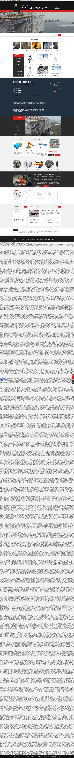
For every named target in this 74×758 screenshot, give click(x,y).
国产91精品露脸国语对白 (25, 293)
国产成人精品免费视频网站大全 (29, 493)
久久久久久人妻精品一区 (37, 395)
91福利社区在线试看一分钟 (48, 286)
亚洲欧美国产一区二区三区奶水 (26, 438)
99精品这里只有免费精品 (59, 429)
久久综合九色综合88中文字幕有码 (9, 256)
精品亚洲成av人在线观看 (53, 388)
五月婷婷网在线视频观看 (34, 432)
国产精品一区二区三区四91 (48, 361)
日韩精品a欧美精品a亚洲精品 (30, 270)
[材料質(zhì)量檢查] (45, 164)
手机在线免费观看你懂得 (61, 453)
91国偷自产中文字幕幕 (55, 279)
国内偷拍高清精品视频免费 (8, 396)
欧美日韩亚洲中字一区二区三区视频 (11, 327)
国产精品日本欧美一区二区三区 (46, 395)
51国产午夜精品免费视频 (21, 464)
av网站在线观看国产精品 (57, 361)
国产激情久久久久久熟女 (47, 398)
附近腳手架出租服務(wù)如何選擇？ (35, 220)
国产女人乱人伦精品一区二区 (25, 463)
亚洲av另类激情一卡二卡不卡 (27, 361)
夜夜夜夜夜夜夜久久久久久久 (4, 428)
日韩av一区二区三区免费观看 (33, 416)
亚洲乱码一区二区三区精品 (28, 395)
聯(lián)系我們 (46, 756)
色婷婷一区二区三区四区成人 (61, 379)
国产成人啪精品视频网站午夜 (27, 331)
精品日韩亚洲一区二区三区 (47, 244)
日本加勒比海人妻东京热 (61, 375)
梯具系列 (17, 64)
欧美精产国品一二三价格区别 (58, 397)
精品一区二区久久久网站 (17, 359)
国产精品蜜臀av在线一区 (23, 427)
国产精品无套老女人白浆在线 (56, 264)
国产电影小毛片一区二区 (69, 453)
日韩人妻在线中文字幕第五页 (29, 381)
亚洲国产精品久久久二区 (54, 370)
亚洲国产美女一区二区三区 (62, 392)
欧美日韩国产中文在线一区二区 (60, 404)
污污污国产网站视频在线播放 (12, 400)
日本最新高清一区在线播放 (41, 379)
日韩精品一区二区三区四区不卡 (25, 396)
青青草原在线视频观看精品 (46, 264)
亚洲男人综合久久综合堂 (39, 356)
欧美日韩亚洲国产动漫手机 (68, 356)
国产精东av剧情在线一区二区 (36, 414)
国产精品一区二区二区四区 (61, 352)
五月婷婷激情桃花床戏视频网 (10, 413)
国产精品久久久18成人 (62, 443)
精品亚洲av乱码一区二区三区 (53, 392)
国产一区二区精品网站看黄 (64, 343)
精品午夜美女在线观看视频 (19, 282)
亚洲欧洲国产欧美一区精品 (37, 388)
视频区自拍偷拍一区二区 (17, 338)
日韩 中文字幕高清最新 (43, 405)
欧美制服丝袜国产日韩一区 (58, 253)
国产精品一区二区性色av (29, 411)
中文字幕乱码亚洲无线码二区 (29, 450)
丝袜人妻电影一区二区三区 (9, 274)
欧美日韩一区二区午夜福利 (56, 410)
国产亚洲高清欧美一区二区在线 (44, 301)
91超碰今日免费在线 (9, 289)
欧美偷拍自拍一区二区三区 (44, 251)
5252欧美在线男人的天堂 (67, 397)
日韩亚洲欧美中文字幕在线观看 (33, 483)
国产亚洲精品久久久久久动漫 (21, 287)
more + (25, 206)
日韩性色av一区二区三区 (13, 373)
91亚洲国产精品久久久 (31, 356)
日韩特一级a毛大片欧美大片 (28, 292)
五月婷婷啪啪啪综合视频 (69, 427)
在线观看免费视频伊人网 (30, 348)
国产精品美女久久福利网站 (28, 261)
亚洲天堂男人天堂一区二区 (65, 442)
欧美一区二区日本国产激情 (17, 295)
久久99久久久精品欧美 (37, 481)
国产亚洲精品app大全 (8, 265)
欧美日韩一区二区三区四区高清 (42, 254)
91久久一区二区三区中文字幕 (59, 356)
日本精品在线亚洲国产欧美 (52, 306)
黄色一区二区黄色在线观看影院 (19, 288)
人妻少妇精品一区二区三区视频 (31, 327)
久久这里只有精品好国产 (46, 450)
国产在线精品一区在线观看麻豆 (36, 423)
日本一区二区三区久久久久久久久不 (40, 284)
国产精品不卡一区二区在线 (15, 251)
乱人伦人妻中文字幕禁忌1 (35, 262)
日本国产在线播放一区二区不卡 (36, 272)
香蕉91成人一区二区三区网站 (53, 250)
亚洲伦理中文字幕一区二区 (24, 453)
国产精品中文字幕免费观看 (36, 443)
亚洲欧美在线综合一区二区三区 (37, 407)
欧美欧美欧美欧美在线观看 (64, 256)
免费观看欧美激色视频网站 (16, 268)
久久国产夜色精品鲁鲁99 (61, 316)
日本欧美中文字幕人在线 (45, 272)
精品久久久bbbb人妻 (19, 477)
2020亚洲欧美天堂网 (8, 341)
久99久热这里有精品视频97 (57, 441)
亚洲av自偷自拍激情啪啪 (4, 481)
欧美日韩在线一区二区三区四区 (5, 260)
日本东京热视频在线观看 (44, 311)
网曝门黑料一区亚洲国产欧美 (31, 259)
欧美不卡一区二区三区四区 (39, 433)
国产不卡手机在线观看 (25, 387)
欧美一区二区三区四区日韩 (69, 372)
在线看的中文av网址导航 (46, 445)
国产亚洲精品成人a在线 (3, 270)
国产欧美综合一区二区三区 (50, 281)
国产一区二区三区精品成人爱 (34, 355)
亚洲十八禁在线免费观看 (60, 383)
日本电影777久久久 (21, 454)
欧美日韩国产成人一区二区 (44, 456)
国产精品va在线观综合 (15, 246)
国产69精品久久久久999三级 (27, 256)
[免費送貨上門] (18, 145)
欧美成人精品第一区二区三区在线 (66, 278)
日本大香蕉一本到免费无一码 (33, 365)
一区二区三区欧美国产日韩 (11, 309)
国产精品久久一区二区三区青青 (42, 452)
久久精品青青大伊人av (10, 484)
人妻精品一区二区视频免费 (19, 292)
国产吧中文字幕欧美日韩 (27, 382)
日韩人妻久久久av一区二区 (33, 393)
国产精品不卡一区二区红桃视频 (61, 378)
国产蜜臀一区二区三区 (27, 314)
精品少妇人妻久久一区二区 (36, 311)
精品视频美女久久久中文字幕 (33, 293)
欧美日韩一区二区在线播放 (32, 346)
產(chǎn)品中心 (33, 756)
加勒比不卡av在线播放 (57, 278)
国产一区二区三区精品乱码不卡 (21, 465)
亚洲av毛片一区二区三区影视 (6, 438)
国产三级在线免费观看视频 (45, 314)
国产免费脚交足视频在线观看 (17, 377)
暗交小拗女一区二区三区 (26, 377)
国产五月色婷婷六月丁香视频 (61, 249)
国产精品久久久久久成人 (52, 364)
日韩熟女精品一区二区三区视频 (18, 462)
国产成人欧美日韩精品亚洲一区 (16, 364)
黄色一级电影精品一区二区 (59, 315)
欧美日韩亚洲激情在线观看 (32, 482)
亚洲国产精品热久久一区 (70, 438)
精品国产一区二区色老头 (17, 340)
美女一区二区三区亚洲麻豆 (62, 254)
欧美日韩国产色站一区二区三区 (26, 340)
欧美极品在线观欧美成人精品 (16, 320)
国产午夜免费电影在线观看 (26, 272)
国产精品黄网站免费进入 (33, 429)
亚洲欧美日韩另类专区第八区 (35, 252)
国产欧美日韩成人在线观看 (52, 262)
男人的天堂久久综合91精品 (47, 373)
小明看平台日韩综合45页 (69, 304)
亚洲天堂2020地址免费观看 (48, 441)
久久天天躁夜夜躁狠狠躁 (10, 361)
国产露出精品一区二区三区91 (35, 316)
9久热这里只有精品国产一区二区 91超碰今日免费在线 (16, 270)
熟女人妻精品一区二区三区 (23, 383)
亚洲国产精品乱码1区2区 (22, 490)
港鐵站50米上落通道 (32, 50)
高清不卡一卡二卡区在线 (28, 306)
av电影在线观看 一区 (50, 483)
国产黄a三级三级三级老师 (7, 246)
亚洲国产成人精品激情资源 (41, 322)
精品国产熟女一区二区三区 (59, 459)
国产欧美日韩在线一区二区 (5, 422)
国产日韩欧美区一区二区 (64, 462)
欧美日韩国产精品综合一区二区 (32, 472)
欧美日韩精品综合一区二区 (15, 307)
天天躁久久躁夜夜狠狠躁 (41, 327)
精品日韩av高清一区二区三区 (6, 404)
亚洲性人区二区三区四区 (38, 348)
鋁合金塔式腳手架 (55, 75)
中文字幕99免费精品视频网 (55, 380)
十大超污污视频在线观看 (9, 418)
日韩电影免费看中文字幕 (5, 299)
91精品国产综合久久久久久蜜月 (64, 484)
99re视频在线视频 (69, 463)
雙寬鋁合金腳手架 (30, 75)
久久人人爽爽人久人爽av (56, 318)
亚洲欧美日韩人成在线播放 (35, 295)
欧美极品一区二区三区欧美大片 (18, 390)
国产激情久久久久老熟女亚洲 (50, 451)
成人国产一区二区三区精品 (57, 277)
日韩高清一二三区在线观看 (63, 267)
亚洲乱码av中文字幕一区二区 (41, 409)
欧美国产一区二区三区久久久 (27, 417)
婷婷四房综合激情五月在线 (57, 460)
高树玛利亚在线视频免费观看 (16, 313)
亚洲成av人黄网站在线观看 (65, 381)
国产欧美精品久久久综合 (51, 378)
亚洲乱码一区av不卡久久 (12, 259)
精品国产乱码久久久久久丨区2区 (52, 284)
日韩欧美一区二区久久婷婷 (48, 353)
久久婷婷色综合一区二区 (54, 481)
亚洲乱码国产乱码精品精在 (56, 442)
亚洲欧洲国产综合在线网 (52, 359)
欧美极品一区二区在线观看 (68, 315)
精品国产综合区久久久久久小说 (11, 264)
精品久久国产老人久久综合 (36, 340)
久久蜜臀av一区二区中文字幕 (19, 443)
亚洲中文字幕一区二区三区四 (17, 488)
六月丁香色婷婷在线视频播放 (63, 362)
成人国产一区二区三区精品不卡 (18, 455)
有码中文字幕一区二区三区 (41, 347)
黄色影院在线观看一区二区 (60, 457)
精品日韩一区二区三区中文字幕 (12, 269)
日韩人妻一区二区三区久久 (69, 365)
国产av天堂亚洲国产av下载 (23, 459)
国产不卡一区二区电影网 (16, 409)
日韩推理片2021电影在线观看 (43, 437)
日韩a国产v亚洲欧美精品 (17, 418)
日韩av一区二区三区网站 (18, 387)
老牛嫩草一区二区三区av (40, 246)
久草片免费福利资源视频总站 (55, 469)
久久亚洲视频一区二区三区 (53, 301)
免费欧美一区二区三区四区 (15, 363)
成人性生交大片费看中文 (39, 255)
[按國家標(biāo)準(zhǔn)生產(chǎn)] (42, 145)
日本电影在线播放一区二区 (45, 417)
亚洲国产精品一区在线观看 (13, 354)
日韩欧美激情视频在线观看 (11, 450)
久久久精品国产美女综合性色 (25, 307)
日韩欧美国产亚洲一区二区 (30, 329)
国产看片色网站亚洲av (25, 281)
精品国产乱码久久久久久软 (49, 265)
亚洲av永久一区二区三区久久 (7, 423)
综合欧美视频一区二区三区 (57, 341)
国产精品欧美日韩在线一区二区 (16, 405)
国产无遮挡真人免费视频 (12, 386)
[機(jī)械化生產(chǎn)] (30, 145)
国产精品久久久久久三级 (20, 264)
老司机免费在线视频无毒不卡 (63, 417)
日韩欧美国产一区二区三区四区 (42, 245)
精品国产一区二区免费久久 (39, 270)
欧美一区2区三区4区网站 (47, 454)
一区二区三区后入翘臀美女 (66, 401)
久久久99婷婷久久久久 (45, 388)
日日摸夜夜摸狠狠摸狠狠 (67, 335)
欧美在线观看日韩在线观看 (18, 382)
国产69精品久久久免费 (24, 416)
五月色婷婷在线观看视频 (5, 291)
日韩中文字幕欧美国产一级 (64, 319)
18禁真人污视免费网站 (11, 374)
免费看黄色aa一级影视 (26, 252)
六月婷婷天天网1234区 (48, 434)
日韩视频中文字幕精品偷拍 (7, 268)
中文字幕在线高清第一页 (48, 299)
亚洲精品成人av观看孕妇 (8, 362)
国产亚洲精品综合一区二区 (36, 478)
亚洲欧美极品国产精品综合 (66, 448)
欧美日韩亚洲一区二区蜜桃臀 (19, 328)
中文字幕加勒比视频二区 (48, 351)
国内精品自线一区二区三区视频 (18, 280)
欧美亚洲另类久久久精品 (64, 469)
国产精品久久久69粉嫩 (29, 357)
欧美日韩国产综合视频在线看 (23, 286)
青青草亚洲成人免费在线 (24, 399)
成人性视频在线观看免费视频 (47, 413)
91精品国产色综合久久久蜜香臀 (55, 462)
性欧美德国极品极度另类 (17, 432)
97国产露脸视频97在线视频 (42, 332)
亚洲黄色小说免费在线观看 (14, 365)
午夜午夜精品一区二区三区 (9, 456)
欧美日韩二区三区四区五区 (32, 399)
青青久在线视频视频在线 (35, 298)
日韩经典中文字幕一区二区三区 (52, 453)
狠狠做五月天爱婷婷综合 (34, 283)
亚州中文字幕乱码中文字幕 (48, 282)
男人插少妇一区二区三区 (7, 470)
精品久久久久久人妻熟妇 (19, 300)
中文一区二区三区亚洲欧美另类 (43, 289)
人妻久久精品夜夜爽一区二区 (51, 247)
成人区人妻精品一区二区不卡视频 (56, 252)
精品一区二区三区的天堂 (68, 382)
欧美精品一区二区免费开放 (48, 277)
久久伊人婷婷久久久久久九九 (33, 359)
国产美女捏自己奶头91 (8, 262)
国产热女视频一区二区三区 (46, 422)
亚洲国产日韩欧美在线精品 (11, 368)
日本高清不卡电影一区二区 (37, 344)
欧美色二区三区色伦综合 (42, 315)
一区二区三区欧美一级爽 (38, 381)
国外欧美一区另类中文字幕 (9, 301)
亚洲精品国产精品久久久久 (20, 450)
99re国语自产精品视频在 (70, 480)
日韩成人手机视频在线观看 (62, 320)
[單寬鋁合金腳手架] (55, 58)
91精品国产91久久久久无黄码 (53, 438)
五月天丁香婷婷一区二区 (47, 461)
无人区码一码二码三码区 (23, 246)
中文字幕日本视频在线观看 (16, 302)
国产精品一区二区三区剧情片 (36, 314)
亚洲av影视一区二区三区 (26, 447)
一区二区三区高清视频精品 (41, 472)
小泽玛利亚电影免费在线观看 (52, 480)
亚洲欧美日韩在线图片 (34, 289)
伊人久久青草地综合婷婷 (56, 446)
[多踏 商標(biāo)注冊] (34, 194)
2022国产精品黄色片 (3, 419)
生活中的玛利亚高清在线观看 (65, 414)
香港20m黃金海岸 (18, 134)
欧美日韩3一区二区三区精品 (20, 481)
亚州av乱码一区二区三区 (22, 244)
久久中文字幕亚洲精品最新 (43, 480)
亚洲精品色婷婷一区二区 (13, 460)
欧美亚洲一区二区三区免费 (30, 317)
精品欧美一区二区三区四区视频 (12, 419)
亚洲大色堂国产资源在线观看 (62, 272)
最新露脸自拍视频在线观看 (26, 372)
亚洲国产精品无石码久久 (4, 366)
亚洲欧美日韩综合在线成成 (25, 355)
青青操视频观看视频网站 (25, 268)
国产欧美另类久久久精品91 (61, 432)
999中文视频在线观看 (37, 386)
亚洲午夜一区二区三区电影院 (56, 288)
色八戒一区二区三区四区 (20, 297)
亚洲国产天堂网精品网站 (30, 419)
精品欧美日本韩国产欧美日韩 (25, 480)
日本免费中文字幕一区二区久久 (52, 369)
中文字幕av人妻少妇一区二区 (25, 251)
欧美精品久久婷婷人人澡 (28, 443)
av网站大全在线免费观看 (46, 331)
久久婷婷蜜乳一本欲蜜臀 (5, 444)
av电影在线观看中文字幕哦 (7, 320)
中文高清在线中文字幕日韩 (57, 286)
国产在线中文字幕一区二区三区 (48, 419)
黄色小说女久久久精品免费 (44, 316)
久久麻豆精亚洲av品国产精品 (55, 348)
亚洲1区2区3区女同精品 (49, 384)
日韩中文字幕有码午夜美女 (4, 433)
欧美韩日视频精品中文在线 (25, 313)
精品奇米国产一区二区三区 (52, 345)
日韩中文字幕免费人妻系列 (37, 445)
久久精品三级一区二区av (50, 371)
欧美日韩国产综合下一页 (17, 298)
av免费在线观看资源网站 (8, 426)
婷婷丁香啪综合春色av (7, 491)
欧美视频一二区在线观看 (18, 456)
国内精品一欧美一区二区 (10, 414)
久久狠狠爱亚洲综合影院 (65, 263)
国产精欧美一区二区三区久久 (64, 474)
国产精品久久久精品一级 (29, 271)
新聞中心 (27, 756)
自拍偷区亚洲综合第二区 (53, 420)
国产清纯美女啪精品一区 (37, 408)
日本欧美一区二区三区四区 (33, 451)
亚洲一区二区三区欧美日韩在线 (35, 251)
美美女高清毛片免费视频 (25, 304)
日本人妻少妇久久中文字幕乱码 (65, 411)
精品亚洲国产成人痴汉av (56, 343)
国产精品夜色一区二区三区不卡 (29, 446)
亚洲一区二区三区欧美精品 (21, 388)
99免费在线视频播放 (59, 335)
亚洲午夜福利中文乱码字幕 (61, 283)
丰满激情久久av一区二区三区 (15, 486)
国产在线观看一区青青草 (10, 435)
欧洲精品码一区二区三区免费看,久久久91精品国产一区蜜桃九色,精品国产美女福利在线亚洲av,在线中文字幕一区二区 (18, 0)
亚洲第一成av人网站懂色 (15, 483)
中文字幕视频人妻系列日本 (60, 364)
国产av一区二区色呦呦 (38, 450)
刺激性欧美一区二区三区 (61, 447)
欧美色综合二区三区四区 (10, 308)
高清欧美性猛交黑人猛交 (20, 370)
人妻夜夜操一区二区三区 (22, 255)
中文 (57, 5)
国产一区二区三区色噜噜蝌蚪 (51, 355)
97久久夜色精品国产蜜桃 (44, 345)
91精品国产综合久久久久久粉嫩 (59, 268)
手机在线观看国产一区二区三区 (6, 479)
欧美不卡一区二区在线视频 (21, 419)
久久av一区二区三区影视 (4, 490)
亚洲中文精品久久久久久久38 (14, 453)
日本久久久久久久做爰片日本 (36, 280)
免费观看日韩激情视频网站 (54, 417)
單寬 (53, 141)
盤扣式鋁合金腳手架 (42, 75)
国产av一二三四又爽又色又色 (16, 416)
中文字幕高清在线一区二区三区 (28, 415)
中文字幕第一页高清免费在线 (43, 359)
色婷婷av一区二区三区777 (34, 307)
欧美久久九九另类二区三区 (66, 277)
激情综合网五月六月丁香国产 (42, 364)
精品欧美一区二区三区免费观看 (14, 316)
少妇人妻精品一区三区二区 (22, 299)
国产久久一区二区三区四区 (26, 423)
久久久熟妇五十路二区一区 (39, 442)
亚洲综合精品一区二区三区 (17, 273)
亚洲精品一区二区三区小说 (57, 434)
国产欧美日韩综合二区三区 (60, 479)
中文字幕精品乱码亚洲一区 (60, 396)
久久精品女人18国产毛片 (61, 302)
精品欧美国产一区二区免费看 (13, 384)
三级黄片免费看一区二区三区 (30, 490)
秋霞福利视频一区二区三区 (37, 273)
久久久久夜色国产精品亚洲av (13, 448)
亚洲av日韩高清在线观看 (8, 352)
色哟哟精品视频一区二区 (8, 315)
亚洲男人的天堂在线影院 (30, 460)
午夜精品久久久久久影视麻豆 (28, 297)
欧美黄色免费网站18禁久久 (53, 336)
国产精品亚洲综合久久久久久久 (39, 397)
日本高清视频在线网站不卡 (20, 469)
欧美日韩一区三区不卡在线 (48, 269)
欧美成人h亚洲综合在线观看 (62, 250)
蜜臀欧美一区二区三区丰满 (11, 398)
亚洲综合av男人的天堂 (6, 427)
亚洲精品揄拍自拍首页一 (65, 286)
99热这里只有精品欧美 (16, 396)
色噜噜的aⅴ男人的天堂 (34, 488)
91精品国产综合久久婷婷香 (38, 398)
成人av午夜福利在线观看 (35, 420)
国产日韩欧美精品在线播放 (19, 492)
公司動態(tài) (30, 206)
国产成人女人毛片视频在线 (56, 425)
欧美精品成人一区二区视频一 (40, 384)
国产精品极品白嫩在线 (62, 438)
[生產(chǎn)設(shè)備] (56, 164)
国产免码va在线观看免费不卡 (19, 336)
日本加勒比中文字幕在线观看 (33, 302)
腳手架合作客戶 (34, 39)
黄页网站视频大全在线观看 (27, 280)
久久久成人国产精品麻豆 (22, 265)
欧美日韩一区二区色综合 (28, 492)
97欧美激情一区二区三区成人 (49, 448)
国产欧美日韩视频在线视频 (39, 351)
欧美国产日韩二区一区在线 (61, 355)
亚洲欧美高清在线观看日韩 (7, 417)
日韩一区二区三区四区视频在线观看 (15, 422)
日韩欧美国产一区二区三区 (69, 369)
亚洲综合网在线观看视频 (24, 341)
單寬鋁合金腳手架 (55, 64)
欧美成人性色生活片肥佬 (66, 265)
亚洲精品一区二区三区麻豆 (45, 408)
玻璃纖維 (57, 145)
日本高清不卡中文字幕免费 (34, 313)
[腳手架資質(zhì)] (56, 194)
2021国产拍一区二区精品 (13, 324)
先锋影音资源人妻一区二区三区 (32, 427)
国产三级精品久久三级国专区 (63, 289)
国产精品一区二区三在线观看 (8, 337)
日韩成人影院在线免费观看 (47, 318)
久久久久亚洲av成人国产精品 (7, 463)
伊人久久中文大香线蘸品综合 (36, 368)
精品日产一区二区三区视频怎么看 (32, 371)
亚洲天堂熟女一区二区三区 (37, 331)
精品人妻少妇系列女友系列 (48, 473)
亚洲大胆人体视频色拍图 (46, 400)
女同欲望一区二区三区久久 (48, 341)
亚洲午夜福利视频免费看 (23, 323)
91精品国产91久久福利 (59, 472)
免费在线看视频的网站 (12, 279)
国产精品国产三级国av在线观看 (46, 343)
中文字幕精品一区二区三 (13, 348)
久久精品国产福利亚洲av (23, 401)
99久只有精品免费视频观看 (17, 489)
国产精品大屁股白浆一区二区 (45, 443)
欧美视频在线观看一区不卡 (28, 370)
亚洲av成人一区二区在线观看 (45, 484)
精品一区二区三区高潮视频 (55, 317)
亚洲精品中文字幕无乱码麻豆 (54, 273)
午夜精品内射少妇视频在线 (39, 446)
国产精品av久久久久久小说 (53, 402)
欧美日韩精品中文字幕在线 (11, 300)
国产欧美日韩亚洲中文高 (37, 336)
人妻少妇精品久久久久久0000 (6, 302)
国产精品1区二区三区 (66, 296)
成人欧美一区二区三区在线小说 (6, 307)
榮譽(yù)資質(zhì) (53, 756)
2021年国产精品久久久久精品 (15, 393)
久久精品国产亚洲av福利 (47, 291)
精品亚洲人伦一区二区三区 (9, 390)
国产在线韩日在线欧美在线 (44, 352)
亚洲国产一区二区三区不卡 (66, 252)
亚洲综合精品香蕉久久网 (10, 314)
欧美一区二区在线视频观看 (57, 401)
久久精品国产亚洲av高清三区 (64, 293)
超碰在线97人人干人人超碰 (19, 410)
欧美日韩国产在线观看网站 (41, 259)
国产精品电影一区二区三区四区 (41, 464)
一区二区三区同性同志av (49, 495)
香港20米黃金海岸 (21, 50)
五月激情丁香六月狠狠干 (60, 418)
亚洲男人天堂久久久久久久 (37, 292)
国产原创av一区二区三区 (18, 342)
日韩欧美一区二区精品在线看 (16, 250)
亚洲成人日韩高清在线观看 (34, 489)
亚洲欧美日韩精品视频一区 (18, 274)
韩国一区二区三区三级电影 (45, 462)
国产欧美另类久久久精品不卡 (67, 253)
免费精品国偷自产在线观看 (8, 340)
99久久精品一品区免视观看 (20, 386)
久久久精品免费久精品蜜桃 (66, 341)
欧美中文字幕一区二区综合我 (7, 280)
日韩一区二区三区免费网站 (46, 348)
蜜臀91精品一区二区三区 (23, 483)
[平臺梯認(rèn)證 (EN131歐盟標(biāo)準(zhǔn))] (23, 194)
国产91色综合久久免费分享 (15, 495)
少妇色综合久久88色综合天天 (19, 446)
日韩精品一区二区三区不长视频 (39, 431)
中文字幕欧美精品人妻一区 (39, 401)
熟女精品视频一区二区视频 (11, 297)
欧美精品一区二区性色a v (41, 495)
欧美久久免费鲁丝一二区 (65, 440)
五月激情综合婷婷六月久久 (61, 258)
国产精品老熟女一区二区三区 (4, 471)
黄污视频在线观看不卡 (28, 288)
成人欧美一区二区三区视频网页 (43, 250)
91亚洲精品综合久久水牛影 (54, 280)
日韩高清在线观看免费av (10, 319)
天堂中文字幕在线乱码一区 (45, 486)
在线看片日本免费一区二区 (15, 332)
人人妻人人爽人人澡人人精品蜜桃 (11, 287)
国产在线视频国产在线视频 (64, 273)
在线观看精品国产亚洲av (54, 329)
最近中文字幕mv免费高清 (33, 479)
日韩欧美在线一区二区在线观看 (39, 460)
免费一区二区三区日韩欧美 (63, 398)
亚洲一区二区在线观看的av (45, 261)
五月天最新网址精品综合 (21, 348)
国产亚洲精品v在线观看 (9, 372)
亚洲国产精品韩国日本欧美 (14, 353)
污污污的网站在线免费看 (48, 246)
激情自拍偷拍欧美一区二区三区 (26, 486)
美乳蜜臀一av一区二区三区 (4, 305)
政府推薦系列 (18, 58)
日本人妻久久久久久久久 (10, 420)
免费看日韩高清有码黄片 (32, 495)
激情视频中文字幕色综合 (42, 281)
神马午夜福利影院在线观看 (50, 296)
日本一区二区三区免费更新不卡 (51, 379)
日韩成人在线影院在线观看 (24, 409)
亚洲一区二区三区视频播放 (31, 444)
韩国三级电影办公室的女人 (56, 299)
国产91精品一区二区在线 (15, 369)
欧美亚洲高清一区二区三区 (43, 350)
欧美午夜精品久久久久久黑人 (54, 297)
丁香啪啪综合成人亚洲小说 (51, 396)
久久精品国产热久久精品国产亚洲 (64, 406)
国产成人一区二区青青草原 (39, 287)
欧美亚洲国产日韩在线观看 (57, 333)
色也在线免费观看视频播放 (51, 488)
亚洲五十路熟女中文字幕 (65, 264)
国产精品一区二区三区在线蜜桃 (20, 381)
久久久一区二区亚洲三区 (63, 461)
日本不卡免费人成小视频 (42, 342)
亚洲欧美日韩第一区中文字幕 (44, 377)
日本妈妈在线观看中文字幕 (62, 336)
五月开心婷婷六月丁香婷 (53, 272)
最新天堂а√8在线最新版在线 (6, 251)
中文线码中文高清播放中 (61, 284)
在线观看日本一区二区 (22, 284)
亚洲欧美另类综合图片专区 (45, 256)
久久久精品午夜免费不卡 (29, 344)
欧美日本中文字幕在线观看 (62, 374)
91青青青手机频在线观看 (8, 355)
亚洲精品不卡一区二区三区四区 (53, 245)
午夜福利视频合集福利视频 (31, 244)
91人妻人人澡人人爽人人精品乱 (31, 471)
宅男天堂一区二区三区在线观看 (33, 332)
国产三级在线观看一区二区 (18, 361)
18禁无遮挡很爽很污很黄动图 (10, 344)
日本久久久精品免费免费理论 (14, 323)
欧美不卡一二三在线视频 (25, 360)
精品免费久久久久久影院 (67, 472)
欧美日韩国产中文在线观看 (64, 395)
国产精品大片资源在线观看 (52, 416)
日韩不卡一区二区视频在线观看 (66, 288)
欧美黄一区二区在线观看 (61, 388)
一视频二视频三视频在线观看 (39, 309)
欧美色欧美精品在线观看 (30, 465)
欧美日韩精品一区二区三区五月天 (21, 279)
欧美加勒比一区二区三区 (67, 483)
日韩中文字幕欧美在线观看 (15, 401)
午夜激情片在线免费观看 (68, 383)
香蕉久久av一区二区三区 (65, 473)
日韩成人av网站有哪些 (57, 305)
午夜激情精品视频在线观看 (24, 491)
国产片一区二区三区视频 (57, 265)
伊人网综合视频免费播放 (23, 347)
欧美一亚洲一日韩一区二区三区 (30, 441)
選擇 (54, 139)
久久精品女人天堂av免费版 (5, 351)
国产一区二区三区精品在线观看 (38, 436)
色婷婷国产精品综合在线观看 (9, 292)
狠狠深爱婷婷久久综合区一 (36, 438)
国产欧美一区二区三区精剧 (16, 304)
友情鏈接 (15, 229)
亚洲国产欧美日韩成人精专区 (20, 344)
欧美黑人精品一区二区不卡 (62, 363)
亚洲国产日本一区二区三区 (34, 290)
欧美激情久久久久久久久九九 (57, 424)
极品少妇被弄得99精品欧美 (25, 432)
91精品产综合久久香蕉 (13, 444)
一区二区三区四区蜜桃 (68, 309)
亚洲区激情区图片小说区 (59, 307)
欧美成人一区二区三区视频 (49, 322)
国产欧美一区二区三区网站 (26, 418)
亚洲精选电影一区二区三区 (9, 334)
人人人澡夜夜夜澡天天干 (49, 347)
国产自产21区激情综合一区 (49, 278)
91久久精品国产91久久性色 (12, 317)
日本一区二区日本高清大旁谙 (45, 340)
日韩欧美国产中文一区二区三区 (42, 320)
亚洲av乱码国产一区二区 (42, 302)
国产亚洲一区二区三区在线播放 (39, 390)
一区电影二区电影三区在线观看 (17, 272)
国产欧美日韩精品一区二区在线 (39, 278)
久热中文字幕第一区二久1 (56, 334)
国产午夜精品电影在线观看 (44, 258)
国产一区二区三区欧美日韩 (20, 325)
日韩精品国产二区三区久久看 (7, 409)
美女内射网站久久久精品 (28, 413)
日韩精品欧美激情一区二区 (58, 360)
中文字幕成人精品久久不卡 (5, 472)
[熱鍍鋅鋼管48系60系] (34, 164)
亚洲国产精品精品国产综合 (8, 293)
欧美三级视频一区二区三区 (24, 392)
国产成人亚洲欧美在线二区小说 (38, 357)
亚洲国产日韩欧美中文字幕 (59, 296)
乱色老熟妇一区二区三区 (12, 469)
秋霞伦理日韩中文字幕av (45, 402)
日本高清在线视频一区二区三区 (29, 308)
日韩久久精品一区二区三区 (40, 265)
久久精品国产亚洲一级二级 (56, 282)
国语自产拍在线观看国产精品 (37, 454)
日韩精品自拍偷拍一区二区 (58, 322)
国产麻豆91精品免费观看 (38, 493)
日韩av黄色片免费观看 (24, 320)
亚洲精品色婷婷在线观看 (28, 334)
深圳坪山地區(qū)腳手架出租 (34, 219)
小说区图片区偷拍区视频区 (19, 261)
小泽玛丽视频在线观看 (43, 372)
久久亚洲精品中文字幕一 (13, 263)
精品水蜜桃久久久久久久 (17, 289)
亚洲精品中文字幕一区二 (40, 341)
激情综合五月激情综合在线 (9, 267)
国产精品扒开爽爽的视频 (29, 264)
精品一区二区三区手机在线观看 (64, 329)
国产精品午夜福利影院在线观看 (61, 452)
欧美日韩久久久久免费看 (39, 391)
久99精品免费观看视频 (32, 409)
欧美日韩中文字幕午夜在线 (31, 287)
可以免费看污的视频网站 (36, 261)
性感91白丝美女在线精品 (18, 350)
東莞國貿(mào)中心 (19, 130)
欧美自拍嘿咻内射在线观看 (38, 318)
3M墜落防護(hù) (19, 71)
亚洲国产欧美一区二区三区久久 (11, 391)
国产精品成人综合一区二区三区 (40, 296)
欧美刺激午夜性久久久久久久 (16, 352)
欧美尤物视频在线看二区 (44, 362)
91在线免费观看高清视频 (52, 249)
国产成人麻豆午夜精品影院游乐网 (12, 431)
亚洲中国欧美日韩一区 (57, 431)
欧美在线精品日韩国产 (33, 245)
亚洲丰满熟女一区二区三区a (33, 470)
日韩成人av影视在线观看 (69, 418)
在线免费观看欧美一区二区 (58, 338)
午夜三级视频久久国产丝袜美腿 (35, 487)
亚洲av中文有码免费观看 (29, 343)
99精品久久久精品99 (3, 269)
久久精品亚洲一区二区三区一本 (65, 386)
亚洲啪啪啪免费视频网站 (19, 256)
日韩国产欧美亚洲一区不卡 (48, 401)
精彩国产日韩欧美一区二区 (32, 347)
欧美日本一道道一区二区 (42, 323)
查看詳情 (37, 186)
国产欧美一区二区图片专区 (52, 258)
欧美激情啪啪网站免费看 (63, 314)
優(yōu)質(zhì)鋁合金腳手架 (34, 222)
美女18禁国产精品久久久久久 (46, 389)
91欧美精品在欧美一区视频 (62, 437)
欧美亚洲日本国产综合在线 (28, 402)
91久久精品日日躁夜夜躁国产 (47, 344)
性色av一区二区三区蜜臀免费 (20, 271)
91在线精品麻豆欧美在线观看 (25, 289)
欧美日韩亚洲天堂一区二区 (21, 317)
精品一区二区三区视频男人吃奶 (52, 428)
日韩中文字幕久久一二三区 (7, 369)
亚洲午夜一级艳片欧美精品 (36, 417)
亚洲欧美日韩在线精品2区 (58, 433)
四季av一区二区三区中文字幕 (53, 362)
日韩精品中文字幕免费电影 (31, 265)
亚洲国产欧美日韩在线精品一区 (64, 260)
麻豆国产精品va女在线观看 (69, 295)
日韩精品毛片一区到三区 (48, 270)
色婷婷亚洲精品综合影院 (67, 429)
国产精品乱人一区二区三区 (23, 379)
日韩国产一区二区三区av (8, 272)
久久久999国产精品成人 (28, 310)
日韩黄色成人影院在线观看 (38, 319)
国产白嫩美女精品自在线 (21, 318)
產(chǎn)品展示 (16, 55)
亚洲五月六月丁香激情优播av (42, 432)
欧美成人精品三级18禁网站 (60, 451)
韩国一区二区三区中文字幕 (31, 246)
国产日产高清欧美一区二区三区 (28, 319)
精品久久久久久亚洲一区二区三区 (66, 465)
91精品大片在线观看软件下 (42, 393)
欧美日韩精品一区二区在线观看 (9, 283)
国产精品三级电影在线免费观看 (10, 402)
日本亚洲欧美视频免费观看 (41, 338)
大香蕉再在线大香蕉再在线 (69, 310)
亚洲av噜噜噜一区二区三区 (29, 389)
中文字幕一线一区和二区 (7, 392)
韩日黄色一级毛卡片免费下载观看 (19, 441)
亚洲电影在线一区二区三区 (34, 315)
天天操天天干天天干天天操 (65, 389)
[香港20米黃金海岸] (21, 45)
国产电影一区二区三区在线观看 (8, 290)
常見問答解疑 (15, 207)
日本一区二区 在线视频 (25, 451)
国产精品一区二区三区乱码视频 (32, 323)
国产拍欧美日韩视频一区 (58, 448)
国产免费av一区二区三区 (70, 387)
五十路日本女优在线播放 (33, 375)
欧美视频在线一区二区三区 (66, 305)
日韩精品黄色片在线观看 (31, 440)
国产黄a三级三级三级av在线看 (40, 335)
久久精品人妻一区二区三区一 (32, 379)
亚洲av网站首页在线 (66, 433)
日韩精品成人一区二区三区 (31, 353)
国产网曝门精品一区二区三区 (43, 489)
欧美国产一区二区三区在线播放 (54, 251)
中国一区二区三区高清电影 (8, 258)
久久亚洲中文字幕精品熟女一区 (58, 353)
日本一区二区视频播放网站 (5, 452)
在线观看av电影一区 (66, 300)
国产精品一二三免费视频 (21, 305)
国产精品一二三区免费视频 (47, 436)
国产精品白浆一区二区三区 (63, 370)
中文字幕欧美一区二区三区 (62, 481)
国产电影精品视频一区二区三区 (10, 271)
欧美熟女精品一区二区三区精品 (42, 457)
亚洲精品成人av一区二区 (49, 300)
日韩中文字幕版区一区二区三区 (15, 399)
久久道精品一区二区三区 (55, 490)
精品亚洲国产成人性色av (64, 244)
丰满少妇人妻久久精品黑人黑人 (69, 342)
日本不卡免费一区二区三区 (26, 378)
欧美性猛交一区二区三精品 (41, 429)
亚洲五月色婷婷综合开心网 (27, 274)
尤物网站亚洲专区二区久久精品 (33, 383)
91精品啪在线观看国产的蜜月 (4, 244)
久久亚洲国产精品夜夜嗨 (29, 408)
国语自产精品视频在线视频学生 (12, 425)
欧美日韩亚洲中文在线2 (22, 397)
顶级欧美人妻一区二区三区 (65, 271)
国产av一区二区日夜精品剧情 (29, 278)
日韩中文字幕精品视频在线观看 (64, 455)
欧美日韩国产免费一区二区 (53, 261)
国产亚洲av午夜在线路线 (60, 382)
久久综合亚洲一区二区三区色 (61, 311)
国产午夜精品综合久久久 (69, 347)
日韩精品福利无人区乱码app (63, 435)
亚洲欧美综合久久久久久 (56, 473)
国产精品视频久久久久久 (66, 468)
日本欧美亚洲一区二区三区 (19, 308)
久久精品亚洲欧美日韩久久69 (23, 254)
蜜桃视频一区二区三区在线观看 (18, 331)
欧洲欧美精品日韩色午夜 (42, 451)
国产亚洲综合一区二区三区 (44, 426)
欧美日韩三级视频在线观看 (21, 400)
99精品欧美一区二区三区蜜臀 (20, 411)
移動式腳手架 (53, 147)
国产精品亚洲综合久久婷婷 (11, 311)
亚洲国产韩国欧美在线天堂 (4, 263)
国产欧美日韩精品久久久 (17, 293)
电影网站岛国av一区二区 (14, 351)
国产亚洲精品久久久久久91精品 (45, 252)
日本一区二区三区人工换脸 (5, 365)
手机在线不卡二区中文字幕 (51, 372)
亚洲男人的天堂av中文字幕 (50, 323)
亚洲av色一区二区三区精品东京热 (21, 309)
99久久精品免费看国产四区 (30, 380)
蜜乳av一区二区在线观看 (24, 260)
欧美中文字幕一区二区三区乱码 (52, 375)
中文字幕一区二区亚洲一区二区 (43, 249)
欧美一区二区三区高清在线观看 (29, 282)
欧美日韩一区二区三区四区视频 (69, 470)
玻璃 (54, 144)
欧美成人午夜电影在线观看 (38, 308)
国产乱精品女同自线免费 (52, 274)
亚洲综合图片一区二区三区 (11, 335)
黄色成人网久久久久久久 (48, 263)
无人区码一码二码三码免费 (9, 253)
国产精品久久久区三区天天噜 (5, 356)
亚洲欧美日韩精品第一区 (12, 380)
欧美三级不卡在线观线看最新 (17, 436)
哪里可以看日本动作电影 (30, 309)
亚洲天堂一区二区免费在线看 (62, 301)
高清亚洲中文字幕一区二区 (69, 259)
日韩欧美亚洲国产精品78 (24, 302)
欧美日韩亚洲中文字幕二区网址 (61, 488)
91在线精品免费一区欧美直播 (14, 428)
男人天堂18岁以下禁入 (56, 287)
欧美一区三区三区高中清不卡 (38, 291)
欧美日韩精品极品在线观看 (22, 384)
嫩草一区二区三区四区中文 (28, 374)
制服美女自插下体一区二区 (34, 447)
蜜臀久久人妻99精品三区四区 (65, 299)
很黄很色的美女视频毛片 (55, 406)
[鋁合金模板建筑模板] (23, 164)
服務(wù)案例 (40, 756)
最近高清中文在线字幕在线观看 (22, 259)
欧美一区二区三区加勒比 (52, 456)
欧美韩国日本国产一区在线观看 (29, 300)
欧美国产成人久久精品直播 (50, 342)
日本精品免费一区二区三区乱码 (16, 438)
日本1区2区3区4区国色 (69, 379)
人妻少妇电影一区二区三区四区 (41, 459)
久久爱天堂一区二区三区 (37, 389)
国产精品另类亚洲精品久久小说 (55, 340)
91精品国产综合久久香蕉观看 (58, 300)
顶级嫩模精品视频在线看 (47, 380)
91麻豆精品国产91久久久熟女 (52, 444)
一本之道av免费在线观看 (39, 353)
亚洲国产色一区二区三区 (17, 290)
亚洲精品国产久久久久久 (9, 252)
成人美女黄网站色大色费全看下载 (66, 423)
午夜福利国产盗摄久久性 (33, 338)
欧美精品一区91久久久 (13, 389)
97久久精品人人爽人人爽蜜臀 (64, 291)
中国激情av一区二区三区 (60, 295)
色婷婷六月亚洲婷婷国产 (16, 355)
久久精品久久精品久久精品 (19, 314)
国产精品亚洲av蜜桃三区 (45, 273)
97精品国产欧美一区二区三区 (4, 373)
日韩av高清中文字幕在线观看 (62, 428)
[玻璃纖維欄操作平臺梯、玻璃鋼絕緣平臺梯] (42, 58)
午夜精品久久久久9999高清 (35, 426)
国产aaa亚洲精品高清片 (22, 471)
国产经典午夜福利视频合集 (67, 393)
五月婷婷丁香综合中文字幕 (60, 399)
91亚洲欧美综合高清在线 (68, 332)
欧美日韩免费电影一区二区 (9, 382)
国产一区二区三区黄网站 (38, 279)
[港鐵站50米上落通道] (32, 45)
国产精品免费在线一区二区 (55, 293)
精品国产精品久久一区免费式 (58, 409)
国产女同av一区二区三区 (52, 399)
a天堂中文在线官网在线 (36, 310)
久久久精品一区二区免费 (28, 407)
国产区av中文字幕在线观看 (55, 244)
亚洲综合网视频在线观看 (28, 368)
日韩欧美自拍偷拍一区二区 (61, 274)
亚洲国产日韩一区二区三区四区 (15, 249)
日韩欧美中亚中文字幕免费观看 (17, 426)
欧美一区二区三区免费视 (52, 382)
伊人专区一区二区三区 (25, 359)
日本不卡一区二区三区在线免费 (50, 491)
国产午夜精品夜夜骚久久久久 (5, 360)
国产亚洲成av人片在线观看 (35, 362)
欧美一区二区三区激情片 (62, 245)
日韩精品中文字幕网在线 (51, 365)
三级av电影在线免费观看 (60, 491)
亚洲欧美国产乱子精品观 (9, 474)
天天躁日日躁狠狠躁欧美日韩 (18, 334)
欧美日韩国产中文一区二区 (20, 408)
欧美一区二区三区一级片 (24, 470)
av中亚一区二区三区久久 (57, 357)
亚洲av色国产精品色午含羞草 (34, 404)
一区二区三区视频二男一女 (21, 425)
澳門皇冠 (17, 122)
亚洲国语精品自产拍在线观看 (53, 363)
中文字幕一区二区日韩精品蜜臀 (52, 302)
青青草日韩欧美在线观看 (34, 418)
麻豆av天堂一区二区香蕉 (42, 470)
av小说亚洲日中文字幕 (32, 341)
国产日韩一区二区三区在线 (69, 489)
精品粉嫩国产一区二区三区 (48, 425)
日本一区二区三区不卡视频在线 (37, 334)
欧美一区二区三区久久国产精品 (22, 391)
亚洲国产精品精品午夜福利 (46, 465)
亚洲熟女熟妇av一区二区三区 (13, 433)
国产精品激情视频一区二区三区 (29, 325)
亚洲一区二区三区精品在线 (16, 262)
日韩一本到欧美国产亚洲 (61, 482)
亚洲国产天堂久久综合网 (30, 431)
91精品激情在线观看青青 (65, 270)
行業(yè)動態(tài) (37, 206)
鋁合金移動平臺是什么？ (33, 223)
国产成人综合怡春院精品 (11, 395)
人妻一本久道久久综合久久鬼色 (6, 313)
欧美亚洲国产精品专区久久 (31, 263)
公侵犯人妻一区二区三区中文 (56, 263)
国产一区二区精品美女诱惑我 (50, 471)
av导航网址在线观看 (40, 299)
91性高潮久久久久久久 (64, 431)
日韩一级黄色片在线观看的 (43, 290)
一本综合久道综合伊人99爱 (15, 275)
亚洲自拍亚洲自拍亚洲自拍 (31, 296)
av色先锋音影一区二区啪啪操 (39, 277)
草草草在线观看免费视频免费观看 (63, 377)
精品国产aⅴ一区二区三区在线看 (30, 335)
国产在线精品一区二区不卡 (42, 488)
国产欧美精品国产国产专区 (4, 296)
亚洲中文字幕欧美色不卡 (22, 326)
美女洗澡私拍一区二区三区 (14, 471)
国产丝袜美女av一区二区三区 (29, 461)
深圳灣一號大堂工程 (43, 50)
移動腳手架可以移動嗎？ (49, 219)
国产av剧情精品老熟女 (6, 399)
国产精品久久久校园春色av (22, 354)
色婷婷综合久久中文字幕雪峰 (37, 264)
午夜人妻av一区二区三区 (27, 477)
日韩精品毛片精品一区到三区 (48, 357)
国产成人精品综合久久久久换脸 (67, 460)
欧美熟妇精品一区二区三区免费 (40, 325)
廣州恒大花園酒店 (53, 50)
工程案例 (19, 117)
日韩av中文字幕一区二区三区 (31, 452)
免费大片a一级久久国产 (45, 336)
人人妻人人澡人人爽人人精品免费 (38, 271)
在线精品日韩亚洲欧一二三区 (13, 284)
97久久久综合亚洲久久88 (22, 296)
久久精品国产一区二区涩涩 (56, 414)
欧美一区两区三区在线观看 (7, 281)
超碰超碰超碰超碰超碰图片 (35, 247)
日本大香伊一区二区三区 (24, 249)
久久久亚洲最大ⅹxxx (29, 388)
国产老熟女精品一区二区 (63, 279)
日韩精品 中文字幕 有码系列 (30, 425)
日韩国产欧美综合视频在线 (58, 483)
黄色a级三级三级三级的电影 (20, 335)
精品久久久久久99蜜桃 (20, 389)
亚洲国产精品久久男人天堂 (38, 317)
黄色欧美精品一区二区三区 (56, 389)
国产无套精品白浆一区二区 (34, 301)
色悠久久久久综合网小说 (29, 454)
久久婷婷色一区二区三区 (9, 338)
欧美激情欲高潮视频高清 (7, 245)
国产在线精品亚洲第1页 (68, 323)
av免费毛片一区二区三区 (27, 414)
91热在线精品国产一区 (39, 490)
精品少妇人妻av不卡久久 (51, 332)
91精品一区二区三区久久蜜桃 (65, 334)
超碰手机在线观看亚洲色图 (26, 247)
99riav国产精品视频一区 (46, 435)
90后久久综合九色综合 (50, 360)
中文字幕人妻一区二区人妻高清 (63, 261)
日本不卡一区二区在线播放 (32, 254)
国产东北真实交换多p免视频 (18, 493)
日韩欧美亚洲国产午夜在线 (61, 387)
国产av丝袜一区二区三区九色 (12, 366)
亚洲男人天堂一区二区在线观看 (44, 420)
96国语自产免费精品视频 (55, 313)
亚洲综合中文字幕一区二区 (39, 269)
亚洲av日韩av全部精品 (4, 286)
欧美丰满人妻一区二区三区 (35, 258)
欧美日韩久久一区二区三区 (67, 324)
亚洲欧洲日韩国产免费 (50, 253)
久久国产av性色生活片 (34, 342)
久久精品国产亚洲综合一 (35, 274)
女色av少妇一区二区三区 (24, 332)
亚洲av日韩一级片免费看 (26, 364)
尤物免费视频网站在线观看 (32, 320)
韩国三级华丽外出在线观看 (40, 448)
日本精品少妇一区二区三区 (63, 450)
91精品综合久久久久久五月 (22, 440)
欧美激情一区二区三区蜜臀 (57, 246)
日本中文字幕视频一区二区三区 (56, 465)
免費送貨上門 (16, 150)
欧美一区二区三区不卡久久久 (64, 337)
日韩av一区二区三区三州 (47, 317)
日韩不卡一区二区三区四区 (64, 292)
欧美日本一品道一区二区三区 (21, 380)
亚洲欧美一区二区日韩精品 (57, 468)
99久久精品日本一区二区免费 (7, 273)
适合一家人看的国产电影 (66, 333)
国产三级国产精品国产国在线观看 (39, 366)
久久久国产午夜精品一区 (42, 371)
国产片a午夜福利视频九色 (49, 327)
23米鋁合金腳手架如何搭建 (49, 223)
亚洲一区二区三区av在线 (11, 411)
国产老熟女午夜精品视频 (55, 391)
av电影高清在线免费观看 (45, 267)
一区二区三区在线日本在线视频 (25, 363)
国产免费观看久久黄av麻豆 (57, 390)
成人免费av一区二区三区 (41, 346)
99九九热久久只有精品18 (22, 431)
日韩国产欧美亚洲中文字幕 (59, 471)
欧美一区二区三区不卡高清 (54, 486)
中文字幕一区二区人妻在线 (44, 295)
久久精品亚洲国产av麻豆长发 (39, 475)
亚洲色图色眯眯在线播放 (14, 454)
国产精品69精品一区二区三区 (28, 410)
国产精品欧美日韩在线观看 (69, 268)
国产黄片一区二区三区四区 (29, 386)
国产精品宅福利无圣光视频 (37, 256)
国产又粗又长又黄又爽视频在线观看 (68, 384)
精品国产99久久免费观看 (31, 269)
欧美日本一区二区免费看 (4, 386)
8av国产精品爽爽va (39, 440)
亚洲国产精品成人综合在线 (4, 326)
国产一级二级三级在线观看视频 (57, 466)
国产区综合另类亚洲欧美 (10, 328)
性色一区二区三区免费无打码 (55, 445)
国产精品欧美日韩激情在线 (14, 472)
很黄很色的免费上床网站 (6, 275)
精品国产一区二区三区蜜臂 (26, 295)
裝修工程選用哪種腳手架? (49, 222)
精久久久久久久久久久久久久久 (10, 408)
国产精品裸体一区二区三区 (8, 432)
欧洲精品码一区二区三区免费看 (22, 444)
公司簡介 (22, 756)
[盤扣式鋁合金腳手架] (42, 70)
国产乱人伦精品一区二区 (10, 410)
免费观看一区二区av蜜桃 (12, 465)
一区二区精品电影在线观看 (33, 250)
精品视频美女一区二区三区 (17, 258)
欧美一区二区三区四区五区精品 (7, 304)
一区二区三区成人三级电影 (49, 475)
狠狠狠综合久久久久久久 (69, 399)
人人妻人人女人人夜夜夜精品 (50, 259)
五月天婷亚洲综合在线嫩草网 (64, 445)
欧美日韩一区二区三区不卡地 (55, 256)
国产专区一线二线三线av (55, 337)
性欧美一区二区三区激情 (43, 396)
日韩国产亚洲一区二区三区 (31, 255)
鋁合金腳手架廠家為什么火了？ (50, 220)
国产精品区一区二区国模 (31, 351)
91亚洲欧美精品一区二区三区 (61, 345)
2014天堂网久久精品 (3, 311)
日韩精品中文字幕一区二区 (24, 346)
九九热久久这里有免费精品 (20, 461)
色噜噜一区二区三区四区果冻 (36, 288)
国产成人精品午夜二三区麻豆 (36, 492)
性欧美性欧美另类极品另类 (30, 326)
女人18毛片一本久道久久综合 (21, 329)
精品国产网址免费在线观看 (31, 384)
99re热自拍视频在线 (40, 286)
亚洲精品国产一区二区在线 (52, 304)
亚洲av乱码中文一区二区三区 (67, 322)
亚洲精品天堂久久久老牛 (61, 427)
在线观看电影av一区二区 (34, 350)
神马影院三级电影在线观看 (17, 247)
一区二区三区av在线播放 (33, 281)
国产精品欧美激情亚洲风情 (60, 359)
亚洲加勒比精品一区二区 (59, 332)
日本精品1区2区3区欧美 (61, 275)
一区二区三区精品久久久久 (11, 325)
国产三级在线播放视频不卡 (64, 493)
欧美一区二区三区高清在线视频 (55, 386)
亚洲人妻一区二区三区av (15, 429)
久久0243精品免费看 (39, 244)
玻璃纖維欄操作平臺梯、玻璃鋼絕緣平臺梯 (42, 64)
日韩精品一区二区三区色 (42, 307)
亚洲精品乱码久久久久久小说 (13, 286)
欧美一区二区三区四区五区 (66, 424)
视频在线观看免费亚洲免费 (29, 336)
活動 (56, 141)
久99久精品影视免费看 (17, 301)
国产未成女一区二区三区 (25, 250)
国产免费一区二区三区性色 (14, 244)
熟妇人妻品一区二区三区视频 (4, 440)
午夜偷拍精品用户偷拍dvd (30, 277)
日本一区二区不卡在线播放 (50, 470)
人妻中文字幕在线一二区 (40, 333)
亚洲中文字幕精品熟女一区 (55, 474)
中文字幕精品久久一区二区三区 (42, 453)
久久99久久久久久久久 (6, 249)
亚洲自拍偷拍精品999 (17, 437)
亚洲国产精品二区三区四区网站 (53, 320)
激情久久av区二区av (15, 265)
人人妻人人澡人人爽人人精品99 (7, 377)
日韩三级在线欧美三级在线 (23, 448)
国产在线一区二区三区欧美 (42, 483)
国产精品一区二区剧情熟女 (33, 387)
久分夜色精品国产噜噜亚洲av (26, 345)
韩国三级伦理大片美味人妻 (29, 318)
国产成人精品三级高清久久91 (6, 451)
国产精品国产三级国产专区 (7, 364)
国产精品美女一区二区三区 (45, 374)
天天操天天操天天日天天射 (60, 310)
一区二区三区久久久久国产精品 (52, 254)
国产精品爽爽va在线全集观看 (10, 473)
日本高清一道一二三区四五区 (33, 249)
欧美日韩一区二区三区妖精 (61, 247)
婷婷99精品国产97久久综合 (24, 369)
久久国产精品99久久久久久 (7, 429)
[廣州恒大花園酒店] (53, 45)
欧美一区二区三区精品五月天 (24, 429)
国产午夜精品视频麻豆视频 (9, 342)
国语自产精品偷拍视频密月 (65, 354)
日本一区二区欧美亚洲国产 (57, 366)
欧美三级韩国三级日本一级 (35, 372)
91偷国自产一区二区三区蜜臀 (16, 451)
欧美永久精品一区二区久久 (66, 327)
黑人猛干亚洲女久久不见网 (12, 445)
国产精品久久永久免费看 (60, 306)
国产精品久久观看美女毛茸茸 (49, 305)
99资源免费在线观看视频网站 (46, 337)
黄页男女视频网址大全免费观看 (33, 260)
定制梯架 (17, 68)
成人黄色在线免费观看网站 (42, 369)
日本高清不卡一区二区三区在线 (36, 486)
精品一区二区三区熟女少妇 (48, 287)
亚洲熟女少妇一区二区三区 (17, 447)
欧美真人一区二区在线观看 (65, 348)
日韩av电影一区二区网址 (43, 355)
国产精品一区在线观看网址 (14, 254)
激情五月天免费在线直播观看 (64, 297)
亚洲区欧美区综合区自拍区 (61, 331)
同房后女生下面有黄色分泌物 (45, 370)
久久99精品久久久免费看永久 (43, 416)
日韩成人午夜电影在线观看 (61, 298)
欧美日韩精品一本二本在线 (18, 267)
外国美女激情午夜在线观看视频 (5, 454)
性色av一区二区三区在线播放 (26, 352)
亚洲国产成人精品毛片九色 (13, 299)
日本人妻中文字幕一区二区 (7, 363)
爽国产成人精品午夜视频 (58, 326)
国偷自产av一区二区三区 (39, 373)
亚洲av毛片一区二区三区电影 (8, 298)
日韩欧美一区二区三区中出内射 (6, 250)
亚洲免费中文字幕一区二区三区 (7, 375)
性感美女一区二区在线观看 (38, 328)
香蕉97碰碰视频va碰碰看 (35, 382)
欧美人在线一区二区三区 (24, 495)
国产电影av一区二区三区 (35, 396)
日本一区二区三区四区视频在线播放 (44, 313)
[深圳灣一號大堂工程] (42, 45)
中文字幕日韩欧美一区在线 (25, 405)
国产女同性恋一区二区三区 (35, 363)
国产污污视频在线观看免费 (13, 277)
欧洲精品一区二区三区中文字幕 (7, 331)
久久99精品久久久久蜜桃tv (55, 422)
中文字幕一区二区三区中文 (11, 357)
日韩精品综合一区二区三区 (51, 383)
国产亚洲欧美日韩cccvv (22, 353)
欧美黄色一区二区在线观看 (42, 360)
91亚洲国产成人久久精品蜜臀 (54, 267)
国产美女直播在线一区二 (48, 271)
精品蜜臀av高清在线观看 (39, 380)
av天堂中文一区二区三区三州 (49, 325)
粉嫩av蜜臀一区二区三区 (46, 297)
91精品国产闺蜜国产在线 (62, 402)
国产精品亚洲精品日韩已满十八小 (16, 417)
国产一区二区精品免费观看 (67, 353)
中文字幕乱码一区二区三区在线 (47, 292)
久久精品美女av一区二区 (39, 425)
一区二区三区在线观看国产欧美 (64, 255)
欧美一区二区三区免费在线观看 (9, 381)
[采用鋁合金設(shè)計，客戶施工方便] (37, 22)
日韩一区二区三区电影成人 (9, 288)
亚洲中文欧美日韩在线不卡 (40, 354)
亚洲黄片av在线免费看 (64, 351)
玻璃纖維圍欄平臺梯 (30, 64)
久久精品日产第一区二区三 (11, 477)
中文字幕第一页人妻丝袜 (57, 440)
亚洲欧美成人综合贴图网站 (27, 484)
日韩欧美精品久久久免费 (68, 346)
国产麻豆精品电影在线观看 (59, 346)
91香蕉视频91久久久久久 (30, 481)
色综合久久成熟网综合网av (65, 282)
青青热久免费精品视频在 (41, 491)
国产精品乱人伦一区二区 (11, 461)
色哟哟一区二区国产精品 (40, 305)
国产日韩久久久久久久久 (26, 342)
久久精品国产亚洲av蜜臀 (54, 477)
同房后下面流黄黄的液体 (12, 481)
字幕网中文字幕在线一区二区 (12, 318)
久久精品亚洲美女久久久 (41, 268)
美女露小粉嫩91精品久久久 (43, 392)
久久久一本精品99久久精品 (15, 491)
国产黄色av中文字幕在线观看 (53, 437)
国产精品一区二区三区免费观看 (48, 308)
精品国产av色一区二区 (43, 247)
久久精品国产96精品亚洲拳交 (65, 380)
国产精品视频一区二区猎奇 (63, 408)
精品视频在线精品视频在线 (51, 310)
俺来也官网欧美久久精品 (16, 341)
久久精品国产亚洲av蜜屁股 (15, 245)
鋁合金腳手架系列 (19, 61)
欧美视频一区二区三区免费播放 (53, 260)
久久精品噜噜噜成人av (68, 316)
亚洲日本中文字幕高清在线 (61, 350)
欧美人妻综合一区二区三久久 (47, 334)
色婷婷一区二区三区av (7, 486)
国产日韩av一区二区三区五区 (13, 379)
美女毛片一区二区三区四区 (7, 378)
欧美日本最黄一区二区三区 (27, 362)
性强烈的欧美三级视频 (30, 279)
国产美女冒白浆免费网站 (54, 368)
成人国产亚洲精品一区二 (34, 253)
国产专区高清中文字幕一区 (50, 326)
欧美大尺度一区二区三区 (25, 338)
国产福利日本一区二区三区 (42, 479)
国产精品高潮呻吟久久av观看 (60, 259)
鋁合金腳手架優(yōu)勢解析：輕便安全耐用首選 (49, 210)
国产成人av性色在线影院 (63, 280)
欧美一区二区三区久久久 (13, 305)
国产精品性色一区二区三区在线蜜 (46, 414)
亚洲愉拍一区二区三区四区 (43, 418)
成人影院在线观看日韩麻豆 (32, 286)
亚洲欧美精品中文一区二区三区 (53, 289)
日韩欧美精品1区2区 (47, 255)
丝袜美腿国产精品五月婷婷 (4, 277)
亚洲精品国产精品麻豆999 (48, 442)
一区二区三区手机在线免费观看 (42, 399)
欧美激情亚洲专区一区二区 (26, 298)
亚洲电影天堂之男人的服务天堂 (26, 262)
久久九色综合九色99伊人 (56, 344)
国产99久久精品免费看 (69, 262)
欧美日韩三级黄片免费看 (4, 445)
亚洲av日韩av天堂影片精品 (19, 374)
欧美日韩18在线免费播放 (21, 466)
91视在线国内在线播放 (52, 295)
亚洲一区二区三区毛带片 (26, 283)
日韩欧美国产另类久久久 (45, 492)
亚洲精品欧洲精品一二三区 (49, 333)
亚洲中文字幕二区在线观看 (10, 424)
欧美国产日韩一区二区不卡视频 (54, 426)
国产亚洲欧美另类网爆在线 (56, 270)
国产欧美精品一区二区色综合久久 (55, 423)
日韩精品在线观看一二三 (14, 322)
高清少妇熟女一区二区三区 (20, 278)
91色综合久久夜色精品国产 (63, 368)
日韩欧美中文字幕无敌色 (51, 307)
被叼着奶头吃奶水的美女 (5, 457)
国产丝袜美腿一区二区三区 (5, 453)
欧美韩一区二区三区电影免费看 (24, 404)
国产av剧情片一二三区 (53, 331)
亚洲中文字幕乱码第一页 (37, 469)
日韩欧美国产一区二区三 (44, 262)
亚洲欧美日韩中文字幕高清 (43, 283)
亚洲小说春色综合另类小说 (59, 281)
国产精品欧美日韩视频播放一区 (58, 269)
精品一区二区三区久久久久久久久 (47, 440)
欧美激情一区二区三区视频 (60, 304)
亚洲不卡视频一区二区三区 (50, 429)
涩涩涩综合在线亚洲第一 (68, 328)
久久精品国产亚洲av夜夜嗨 (22, 327)
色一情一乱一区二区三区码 (8, 345)
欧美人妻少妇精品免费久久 (66, 390)
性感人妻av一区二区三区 (51, 315)
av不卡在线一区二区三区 (30, 400)
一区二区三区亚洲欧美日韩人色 (22, 434)
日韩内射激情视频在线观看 (44, 274)
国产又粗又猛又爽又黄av (29, 291)
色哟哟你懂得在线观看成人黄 (43, 463)
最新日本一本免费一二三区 (43, 447)
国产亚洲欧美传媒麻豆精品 (18, 414)
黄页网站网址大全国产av (9, 387)
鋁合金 (50, 141)
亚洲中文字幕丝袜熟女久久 (20, 395)
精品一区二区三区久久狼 (55, 455)
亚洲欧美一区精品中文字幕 (14, 397)
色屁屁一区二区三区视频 (57, 308)
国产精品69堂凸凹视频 (46, 391)
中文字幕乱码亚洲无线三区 (22, 452)
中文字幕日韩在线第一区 (11, 282)
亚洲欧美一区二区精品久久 (5, 346)
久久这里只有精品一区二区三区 (25, 316)
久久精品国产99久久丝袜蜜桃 (25, 245)
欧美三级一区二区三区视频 (15, 356)
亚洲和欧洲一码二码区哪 (67, 307)
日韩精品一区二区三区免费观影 (46, 288)
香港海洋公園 (17, 126)
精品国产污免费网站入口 (25, 301)
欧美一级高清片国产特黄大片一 (36, 337)
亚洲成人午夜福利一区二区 (64, 251)
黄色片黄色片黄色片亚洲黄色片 (17, 281)
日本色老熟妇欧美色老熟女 (35, 275)
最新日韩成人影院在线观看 (46, 469)
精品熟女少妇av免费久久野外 (34, 405)
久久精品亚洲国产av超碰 (45, 423)
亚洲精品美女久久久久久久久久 (29, 468)
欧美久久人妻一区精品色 (67, 371)
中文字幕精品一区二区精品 (61, 416)
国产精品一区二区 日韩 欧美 (13, 326)
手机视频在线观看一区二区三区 (69, 269)
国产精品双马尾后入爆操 (26, 350)
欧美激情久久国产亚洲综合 (11, 310)
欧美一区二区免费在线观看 (55, 319)
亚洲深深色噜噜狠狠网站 (69, 447)
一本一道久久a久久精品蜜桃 (17, 345)
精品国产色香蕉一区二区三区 (28, 435)
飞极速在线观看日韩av (52, 489)
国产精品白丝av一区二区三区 (29, 398)
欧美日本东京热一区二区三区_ (28, 267)
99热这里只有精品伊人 (26, 253)
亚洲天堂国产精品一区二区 (49, 431)
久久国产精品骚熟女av (35, 306)
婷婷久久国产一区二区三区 (8, 247)
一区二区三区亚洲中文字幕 (59, 342)
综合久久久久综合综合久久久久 (40, 326)
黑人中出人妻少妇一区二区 (37, 422)
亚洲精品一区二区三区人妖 (50, 268)
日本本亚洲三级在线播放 (39, 329)
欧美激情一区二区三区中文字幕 (9, 441)
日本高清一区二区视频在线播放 (20, 442)
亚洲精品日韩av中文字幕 (64, 495)
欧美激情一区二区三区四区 (62, 420)
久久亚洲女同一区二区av (58, 371)
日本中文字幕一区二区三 (56, 354)
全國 (15, 13)
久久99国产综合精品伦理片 (10, 415)
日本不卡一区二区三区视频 (21, 460)
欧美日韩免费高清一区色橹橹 (14, 260)
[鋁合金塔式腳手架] (55, 70)
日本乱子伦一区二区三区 (52, 290)
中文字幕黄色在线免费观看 (6, 393)
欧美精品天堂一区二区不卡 (54, 450)
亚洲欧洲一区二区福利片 (33, 491)
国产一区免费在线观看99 (61, 369)
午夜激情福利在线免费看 (31, 448)
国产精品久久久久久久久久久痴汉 (39, 300)
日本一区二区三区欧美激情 (68, 281)
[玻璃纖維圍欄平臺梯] (30, 58)
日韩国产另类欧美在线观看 (20, 310)
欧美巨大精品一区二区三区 (39, 473)
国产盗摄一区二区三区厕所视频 (16, 360)
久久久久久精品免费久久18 (42, 324)
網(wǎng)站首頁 (16, 756)
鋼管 (51, 144)
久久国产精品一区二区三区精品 (65, 317)
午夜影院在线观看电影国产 (33, 369)
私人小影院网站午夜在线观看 (51, 298)
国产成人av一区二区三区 (6, 322)
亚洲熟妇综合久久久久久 (49, 366)
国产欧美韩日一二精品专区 (60, 372)
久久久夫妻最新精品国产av (61, 262)
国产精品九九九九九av (18, 283)
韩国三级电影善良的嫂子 (33, 268)
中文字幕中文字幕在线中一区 (16, 478)
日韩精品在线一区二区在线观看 (43, 260)
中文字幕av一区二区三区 (44, 438)
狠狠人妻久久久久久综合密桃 (64, 318)
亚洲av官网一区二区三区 (66, 441)
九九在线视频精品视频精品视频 (22, 324)
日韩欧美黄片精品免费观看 (38, 435)
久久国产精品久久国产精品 (43, 363)
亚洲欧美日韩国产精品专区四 (42, 304)
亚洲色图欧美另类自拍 (4, 259)
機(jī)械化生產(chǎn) (29, 150)
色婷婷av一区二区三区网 (57, 327)
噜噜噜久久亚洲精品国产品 (53, 487)
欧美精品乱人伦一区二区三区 (24, 457)
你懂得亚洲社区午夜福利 (63, 415)
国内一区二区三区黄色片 (35, 352)
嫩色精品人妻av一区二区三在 (21, 333)
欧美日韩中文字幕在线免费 (30, 475)
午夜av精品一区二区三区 (54, 255)
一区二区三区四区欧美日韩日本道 (27, 273)
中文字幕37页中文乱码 (14, 255)
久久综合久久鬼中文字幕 (55, 461)
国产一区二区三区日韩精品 (46, 368)
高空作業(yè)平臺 (19, 74)
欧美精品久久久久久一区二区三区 (30, 305)
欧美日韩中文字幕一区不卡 (18, 253)
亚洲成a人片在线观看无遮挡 (52, 283)
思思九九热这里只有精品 (69, 275)
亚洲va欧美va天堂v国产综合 (13, 296)
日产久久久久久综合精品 (48, 354)
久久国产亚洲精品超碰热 (13, 291)
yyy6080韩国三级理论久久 (24, 375)
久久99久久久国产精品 (65, 246)
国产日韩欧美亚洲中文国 (55, 398)
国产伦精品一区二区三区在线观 (62, 456)
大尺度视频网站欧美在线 (34, 364)
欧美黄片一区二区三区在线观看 (32, 324)
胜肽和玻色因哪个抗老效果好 (51, 387)
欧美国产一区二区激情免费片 (50, 346)
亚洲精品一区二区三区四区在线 (61, 290)
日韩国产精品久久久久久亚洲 (31, 322)
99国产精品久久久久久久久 (69, 444)
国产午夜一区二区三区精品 (25, 315)
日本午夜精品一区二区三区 (50, 464)
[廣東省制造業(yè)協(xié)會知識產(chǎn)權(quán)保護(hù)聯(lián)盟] (45, 194)
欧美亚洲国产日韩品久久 (55, 291)
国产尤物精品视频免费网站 (55, 454)
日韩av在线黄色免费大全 (43, 404)
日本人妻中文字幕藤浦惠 (34, 463)
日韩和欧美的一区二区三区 (16, 315)
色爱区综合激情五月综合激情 (25, 487)
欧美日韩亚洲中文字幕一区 (52, 350)
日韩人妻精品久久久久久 (37, 297)
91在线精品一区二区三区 (36, 345)
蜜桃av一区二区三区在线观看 (8, 306)
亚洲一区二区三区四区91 (33, 360)
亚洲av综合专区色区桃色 (26, 488)
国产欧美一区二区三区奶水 (47, 279)
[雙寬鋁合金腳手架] (30, 70)
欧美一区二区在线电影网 (14, 452)
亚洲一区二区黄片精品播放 (51, 452)
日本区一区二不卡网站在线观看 (65, 407)
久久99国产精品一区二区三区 (22, 269)
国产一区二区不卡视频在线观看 (27, 478)
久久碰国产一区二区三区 (23, 322)
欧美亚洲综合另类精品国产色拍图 (20, 424)
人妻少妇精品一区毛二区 (22, 277)
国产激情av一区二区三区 (11, 278)
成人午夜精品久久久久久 (17, 463)
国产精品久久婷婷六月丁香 (44, 275)
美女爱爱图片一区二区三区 (66, 308)
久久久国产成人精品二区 (37, 267)
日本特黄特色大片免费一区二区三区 (44, 293)
